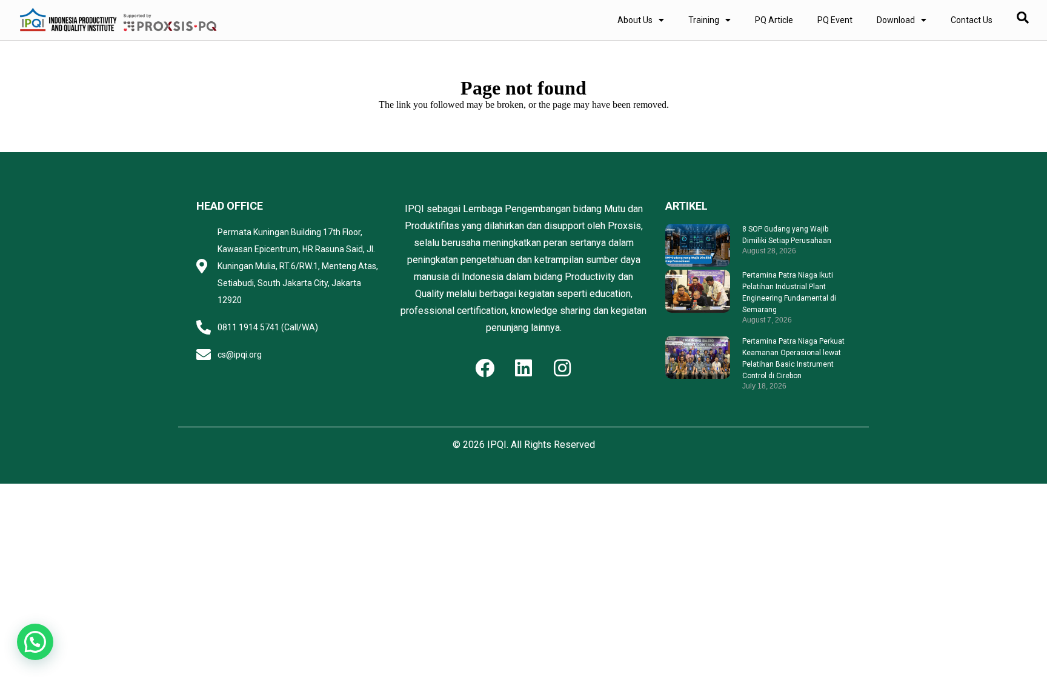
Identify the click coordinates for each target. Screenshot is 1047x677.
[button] (35, 642)
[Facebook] (484, 368)
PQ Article (774, 20)
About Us (635, 20)
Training (703, 20)
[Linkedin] (523, 368)
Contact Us (971, 20)
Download (896, 20)
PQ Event (835, 20)
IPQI (497, 444)
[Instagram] (562, 368)
